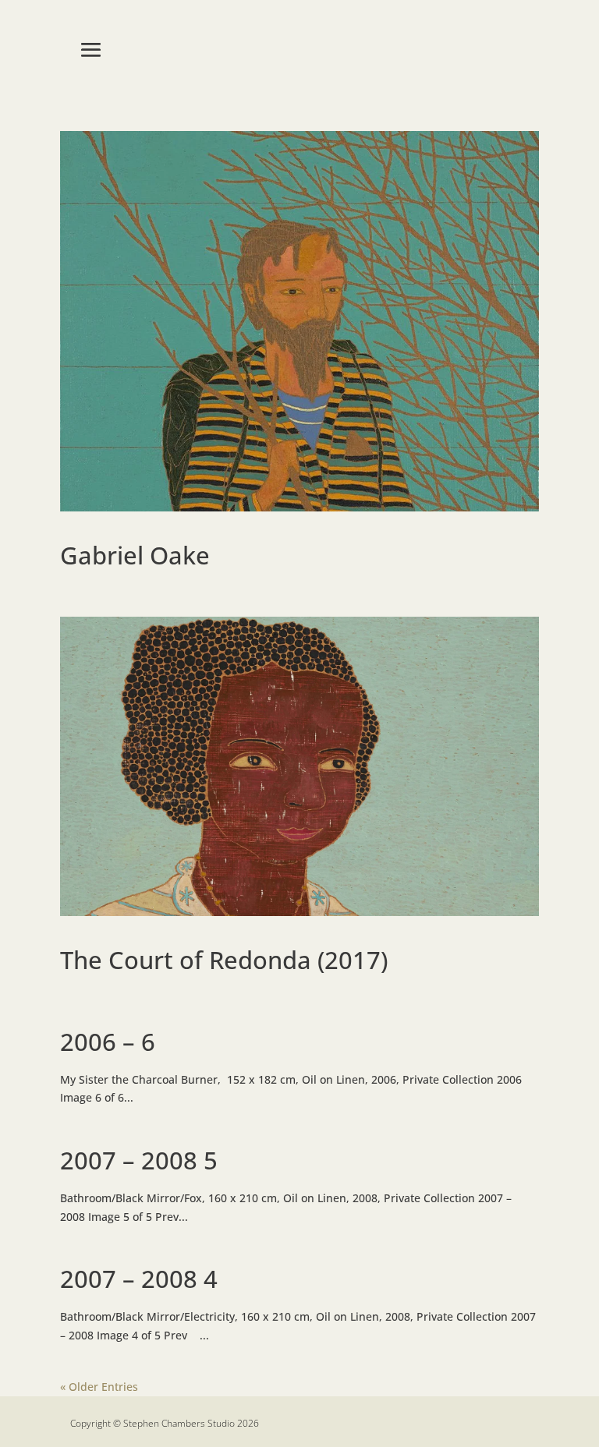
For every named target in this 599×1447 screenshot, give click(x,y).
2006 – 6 (107, 1041)
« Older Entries (99, 1386)
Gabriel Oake (135, 555)
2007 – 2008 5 (139, 1160)
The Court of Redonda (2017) (224, 959)
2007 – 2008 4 (139, 1278)
